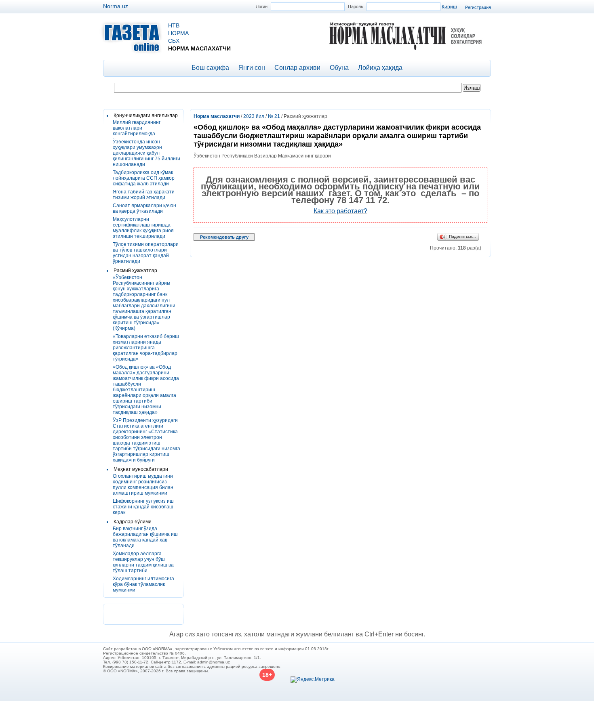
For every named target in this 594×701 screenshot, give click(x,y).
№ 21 (274, 116)
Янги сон (251, 67)
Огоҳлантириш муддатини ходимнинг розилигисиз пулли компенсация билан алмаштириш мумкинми (143, 484)
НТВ (173, 25)
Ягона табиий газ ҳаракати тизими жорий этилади (144, 194)
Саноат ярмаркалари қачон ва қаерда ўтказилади (144, 208)
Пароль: (356, 6)
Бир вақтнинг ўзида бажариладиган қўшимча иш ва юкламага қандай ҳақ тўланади (145, 537)
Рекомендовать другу (224, 237)
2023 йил (253, 116)
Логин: (262, 6)
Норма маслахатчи (199, 48)
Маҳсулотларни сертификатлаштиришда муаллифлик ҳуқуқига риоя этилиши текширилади (143, 227)
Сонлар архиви (297, 67)
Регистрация (478, 7)
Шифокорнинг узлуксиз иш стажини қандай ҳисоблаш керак (143, 506)
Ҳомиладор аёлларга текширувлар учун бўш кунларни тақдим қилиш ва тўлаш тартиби (143, 562)
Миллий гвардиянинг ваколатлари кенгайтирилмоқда (136, 128)
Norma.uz (115, 6)
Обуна (339, 67)
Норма (178, 33)
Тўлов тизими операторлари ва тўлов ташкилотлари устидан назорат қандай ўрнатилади (146, 252)
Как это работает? (340, 211)
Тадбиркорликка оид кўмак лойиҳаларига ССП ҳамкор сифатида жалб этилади (144, 178)
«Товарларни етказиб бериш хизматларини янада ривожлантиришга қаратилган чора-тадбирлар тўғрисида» (146, 348)
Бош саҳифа (210, 67)
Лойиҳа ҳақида (380, 67)
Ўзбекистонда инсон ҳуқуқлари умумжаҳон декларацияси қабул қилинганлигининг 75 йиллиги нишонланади (146, 153)
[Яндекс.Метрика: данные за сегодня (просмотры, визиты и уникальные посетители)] (313, 679)
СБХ (173, 41)
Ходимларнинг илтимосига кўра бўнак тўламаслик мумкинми (143, 584)
